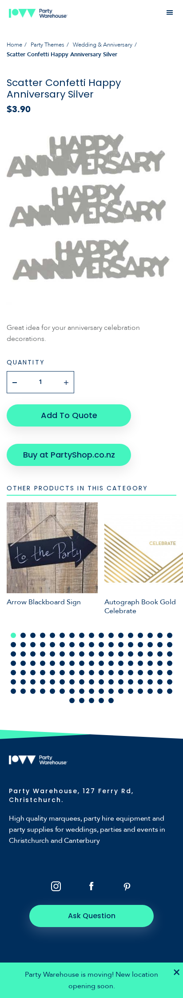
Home (14, 45)
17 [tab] (169, 635)
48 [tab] (140, 654)
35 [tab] (13, 654)
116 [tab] (140, 691)
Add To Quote (69, 415)
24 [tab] (72, 644)
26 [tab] (91, 644)
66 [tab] (150, 663)
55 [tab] (42, 663)
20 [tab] (33, 644)
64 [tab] (130, 663)
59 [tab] (81, 663)
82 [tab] (140, 672)
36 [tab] (23, 654)
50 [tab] (160, 654)
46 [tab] (120, 654)
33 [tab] (160, 644)
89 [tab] (42, 682)
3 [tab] (33, 635)
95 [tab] (101, 682)
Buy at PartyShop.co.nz (69, 454)
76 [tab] (81, 672)
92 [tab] (72, 682)
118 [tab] (160, 691)
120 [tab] (72, 700)
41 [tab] (72, 654)
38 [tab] (42, 654)
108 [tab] (62, 691)
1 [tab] (13, 635)
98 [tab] (130, 682)
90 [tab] (52, 682)
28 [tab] (111, 644)
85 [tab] (169, 672)
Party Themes (47, 45)
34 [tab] (169, 644)
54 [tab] (33, 663)
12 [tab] (120, 635)
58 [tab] (72, 663)
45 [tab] (111, 654)
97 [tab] (120, 682)
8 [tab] (81, 635)
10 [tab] (101, 635)
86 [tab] (13, 682)
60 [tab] (91, 663)
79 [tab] (111, 672)
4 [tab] (42, 635)
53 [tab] (23, 663)
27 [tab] (101, 644)
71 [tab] (33, 672)
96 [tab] (111, 682)
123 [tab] (101, 700)
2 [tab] (23, 635)
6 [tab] (62, 635)
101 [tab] (160, 682)
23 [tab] (62, 644)
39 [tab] (52, 654)
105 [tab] (33, 691)
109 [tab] (72, 691)
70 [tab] (23, 672)
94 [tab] (91, 682)
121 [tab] (81, 700)
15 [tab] (150, 635)
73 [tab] (52, 672)
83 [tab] (150, 672)
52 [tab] (13, 663)
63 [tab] (120, 663)
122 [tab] (91, 700)
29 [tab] (120, 644)
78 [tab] (101, 672)
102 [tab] (169, 682)
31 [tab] (140, 644)
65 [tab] (140, 663)
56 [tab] (52, 663)
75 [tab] (72, 672)
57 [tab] (62, 663)
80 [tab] (120, 672)
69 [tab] (13, 672)
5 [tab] (52, 635)
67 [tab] (160, 663)
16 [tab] (160, 635)
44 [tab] (101, 654)
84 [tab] (160, 672)
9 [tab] (91, 635)
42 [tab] (81, 654)
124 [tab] (111, 700)
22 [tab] (52, 644)
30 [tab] (130, 644)
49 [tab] (150, 654)
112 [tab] (101, 691)
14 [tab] (140, 635)
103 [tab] (13, 691)
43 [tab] (91, 654)
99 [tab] (140, 682)
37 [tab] (33, 654)
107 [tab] (52, 691)
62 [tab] (111, 663)
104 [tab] (23, 691)
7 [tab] (72, 635)
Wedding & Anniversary (102, 45)
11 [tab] (111, 635)
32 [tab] (150, 644)
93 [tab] (81, 682)
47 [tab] (130, 654)
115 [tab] (130, 691)
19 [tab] (23, 644)
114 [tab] (120, 691)
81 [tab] (130, 672)
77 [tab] (91, 672)
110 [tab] (81, 691)
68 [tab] (169, 663)
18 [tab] (13, 644)
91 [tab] (62, 682)
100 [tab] (150, 682)
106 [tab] (42, 691)
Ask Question (91, 916)
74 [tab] (62, 672)
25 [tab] (81, 644)
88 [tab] (33, 682)
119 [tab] (169, 691)
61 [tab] (101, 663)
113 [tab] (111, 691)
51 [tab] (169, 654)
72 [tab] (42, 672)
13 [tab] (130, 635)
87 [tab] (23, 682)
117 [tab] (150, 691)
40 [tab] (62, 654)
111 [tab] (91, 691)
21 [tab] (42, 644)
